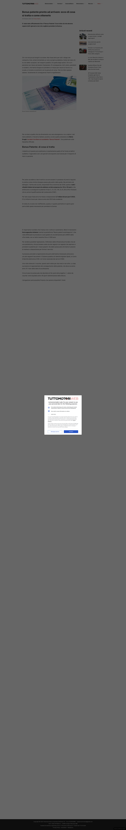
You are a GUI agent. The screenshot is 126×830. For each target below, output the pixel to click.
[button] (63, 414)
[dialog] (63, 415)
